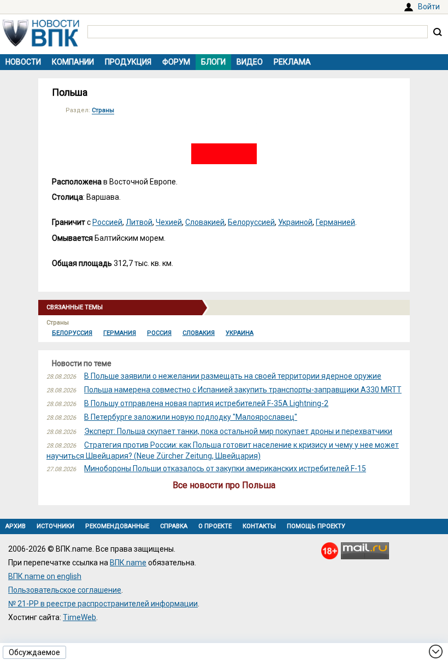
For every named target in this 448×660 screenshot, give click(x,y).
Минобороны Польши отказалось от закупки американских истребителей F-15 (225, 468)
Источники (55, 526)
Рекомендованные (117, 526)
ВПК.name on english (44, 576)
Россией (107, 222)
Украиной (295, 222)
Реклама (292, 61)
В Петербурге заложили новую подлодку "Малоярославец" (190, 417)
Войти (429, 6)
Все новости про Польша (224, 485)
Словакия (198, 333)
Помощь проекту (316, 526)
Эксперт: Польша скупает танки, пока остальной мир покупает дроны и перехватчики (238, 431)
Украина (240, 333)
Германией (335, 222)
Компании (73, 61)
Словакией (205, 222)
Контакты (259, 526)
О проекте (215, 526)
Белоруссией (251, 222)
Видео (250, 61)
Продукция (128, 61)
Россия (159, 333)
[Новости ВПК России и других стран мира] (41, 43)
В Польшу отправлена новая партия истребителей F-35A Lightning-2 (206, 403)
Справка (173, 526)
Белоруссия (72, 333)
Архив (15, 526)
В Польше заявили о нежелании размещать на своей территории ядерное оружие (232, 376)
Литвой (139, 222)
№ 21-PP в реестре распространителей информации (103, 603)
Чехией (169, 222)
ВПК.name (128, 562)
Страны (103, 110)
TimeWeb (79, 617)
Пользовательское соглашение (64, 590)
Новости (23, 61)
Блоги (213, 61)
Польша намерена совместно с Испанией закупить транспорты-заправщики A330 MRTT (243, 389)
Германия (119, 333)
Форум (176, 61)
